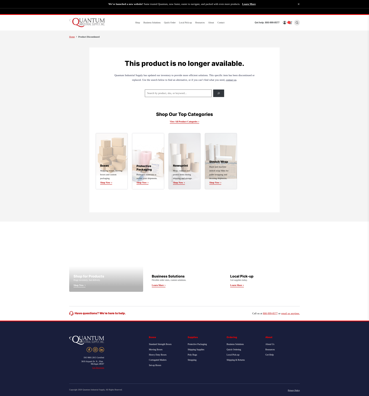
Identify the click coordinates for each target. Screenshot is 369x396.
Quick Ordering (234, 349)
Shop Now (79, 285)
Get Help (269, 354)
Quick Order (170, 22)
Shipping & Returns (236, 360)
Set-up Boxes (155, 365)
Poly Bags (192, 354)
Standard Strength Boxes (160, 344)
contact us (231, 79)
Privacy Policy (294, 390)
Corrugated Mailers (157, 360)
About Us (269, 344)
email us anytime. (290, 313)
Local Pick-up (185, 22)
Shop (137, 22)
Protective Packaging (197, 344)
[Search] (218, 93)
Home (72, 37)
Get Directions (98, 368)
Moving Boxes (155, 349)
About (211, 22)
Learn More (249, 4)
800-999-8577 (272, 22)
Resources (200, 22)
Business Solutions (152, 22)
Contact (220, 22)
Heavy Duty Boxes (157, 354)
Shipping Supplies (196, 349)
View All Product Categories (183, 121)
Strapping (192, 360)
